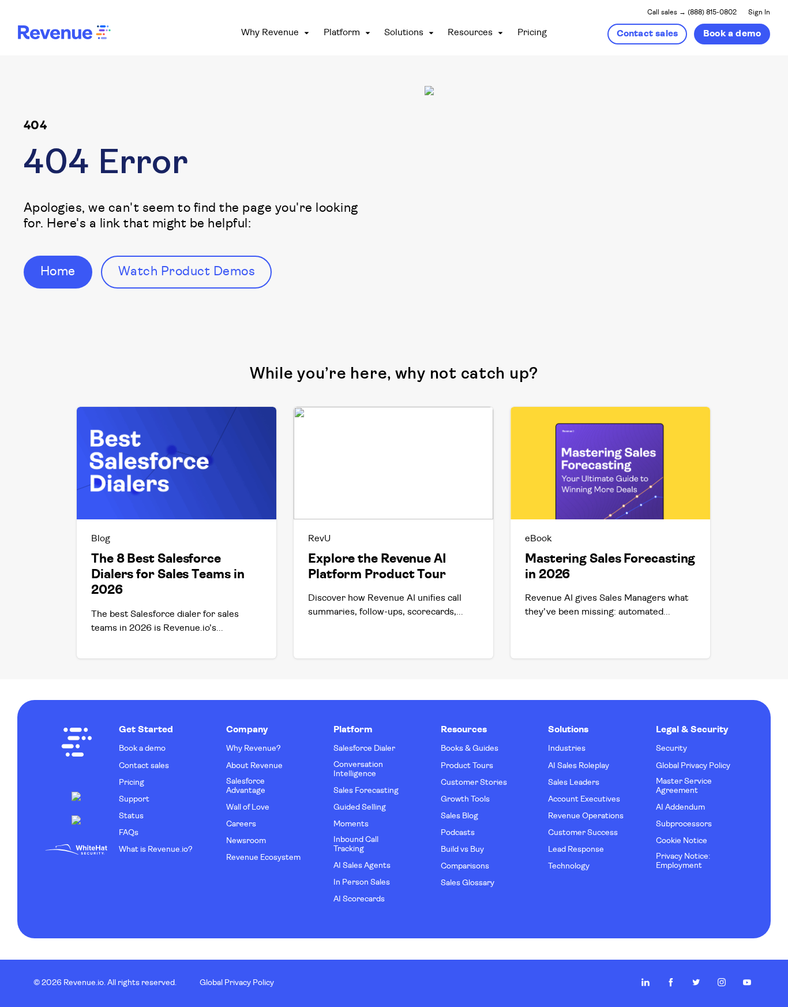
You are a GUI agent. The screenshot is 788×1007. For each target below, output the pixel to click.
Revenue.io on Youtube (747, 982)
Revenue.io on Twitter (696, 982)
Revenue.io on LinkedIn (645, 982)
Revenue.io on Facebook (670, 982)
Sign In (759, 12)
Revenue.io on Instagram (721, 982)
